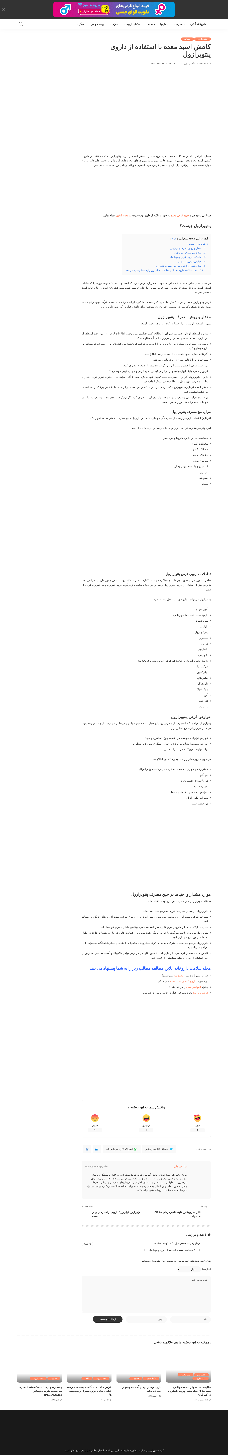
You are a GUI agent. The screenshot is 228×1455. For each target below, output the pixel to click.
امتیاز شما (206, 1269)
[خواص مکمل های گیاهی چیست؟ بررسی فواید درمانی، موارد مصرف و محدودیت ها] (89, 1366)
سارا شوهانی (180, 1166)
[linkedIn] (97, 1149)
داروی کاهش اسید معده (183, 981)
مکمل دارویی (202, 39)
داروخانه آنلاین (124, 215)
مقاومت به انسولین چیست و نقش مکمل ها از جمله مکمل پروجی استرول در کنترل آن (189, 1391)
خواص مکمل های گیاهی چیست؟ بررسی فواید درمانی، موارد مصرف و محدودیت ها (89, 1391)
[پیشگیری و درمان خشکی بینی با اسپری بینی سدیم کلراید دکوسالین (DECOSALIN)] (39, 1366)
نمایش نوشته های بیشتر (97, 1166)
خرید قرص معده (180, 215)
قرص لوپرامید (200, 992)
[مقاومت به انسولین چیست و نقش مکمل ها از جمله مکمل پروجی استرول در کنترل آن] (188, 1366)
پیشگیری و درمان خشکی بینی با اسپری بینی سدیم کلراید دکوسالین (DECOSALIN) (40, 1391)
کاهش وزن (201, 1375)
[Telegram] (87, 1149)
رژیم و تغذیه (185, 1375)
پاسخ (86, 1244)
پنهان (174, 239)
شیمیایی (187, 39)
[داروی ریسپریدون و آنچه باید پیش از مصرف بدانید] (139, 1366)
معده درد (178, 975)
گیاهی (87, 1378)
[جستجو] (21, 24)
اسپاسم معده (193, 987)
